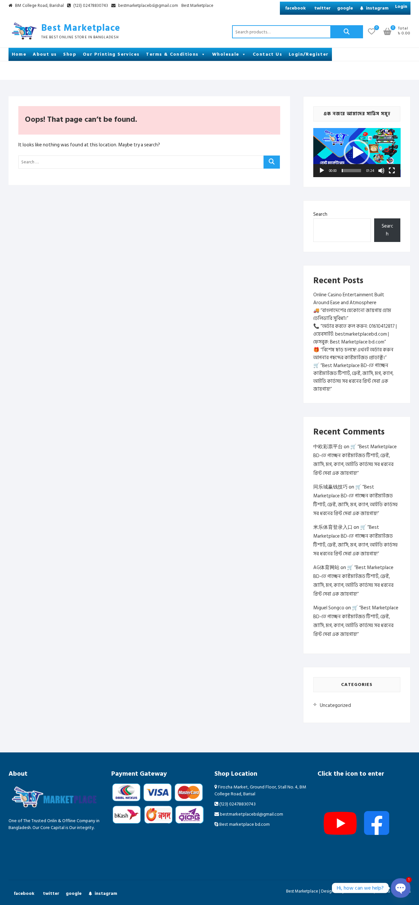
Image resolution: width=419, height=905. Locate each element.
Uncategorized (335, 705)
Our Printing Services (111, 54)
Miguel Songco (328, 608)
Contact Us (267, 54)
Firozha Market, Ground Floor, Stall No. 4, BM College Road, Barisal (260, 790)
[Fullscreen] (392, 170)
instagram (377, 8)
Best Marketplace (197, 6)
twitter (322, 8)
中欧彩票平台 (328, 447)
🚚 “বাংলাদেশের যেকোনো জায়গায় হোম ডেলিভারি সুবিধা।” (352, 314)
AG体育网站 (326, 567)
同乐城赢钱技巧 (330, 487)
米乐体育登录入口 (333, 527)
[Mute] (381, 170)
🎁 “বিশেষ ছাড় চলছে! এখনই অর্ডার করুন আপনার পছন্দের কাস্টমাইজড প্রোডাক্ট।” (353, 354)
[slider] (351, 170)
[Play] (322, 170)
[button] (357, 152)
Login (401, 6)
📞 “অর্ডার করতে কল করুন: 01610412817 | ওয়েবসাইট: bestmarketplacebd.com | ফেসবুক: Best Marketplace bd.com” (355, 334)
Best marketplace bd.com (244, 824)
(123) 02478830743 (90, 6)
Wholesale (225, 54)
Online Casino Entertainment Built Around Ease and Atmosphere (348, 299)
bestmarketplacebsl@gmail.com (148, 6)
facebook (295, 8)
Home (19, 54)
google (345, 8)
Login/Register (309, 54)
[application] (357, 152)
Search (346, 31)
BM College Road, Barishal (39, 6)
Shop (69, 54)
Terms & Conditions (172, 54)
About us (45, 54)
